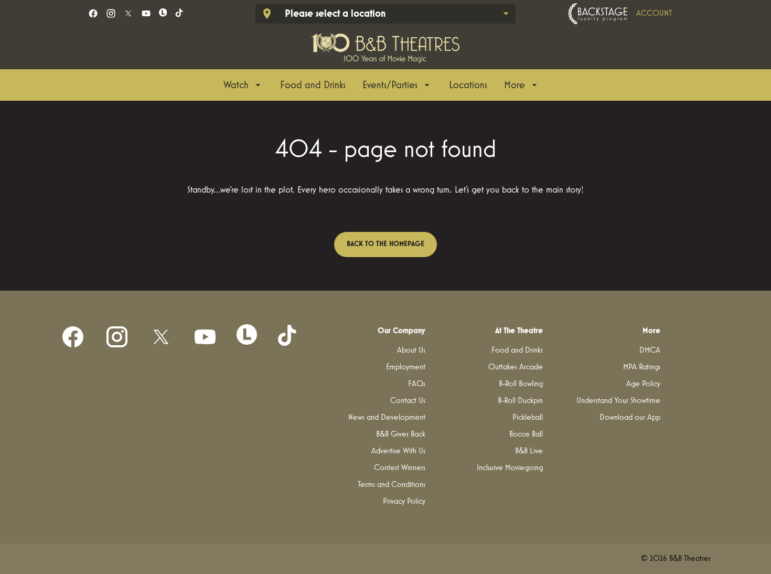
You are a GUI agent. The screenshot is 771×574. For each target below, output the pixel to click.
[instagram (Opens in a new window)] (111, 13)
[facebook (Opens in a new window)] (93, 13)
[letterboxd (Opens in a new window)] (163, 12)
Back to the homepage (385, 244)
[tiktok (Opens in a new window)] (180, 13)
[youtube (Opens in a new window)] (146, 13)
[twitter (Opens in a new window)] (128, 13)
